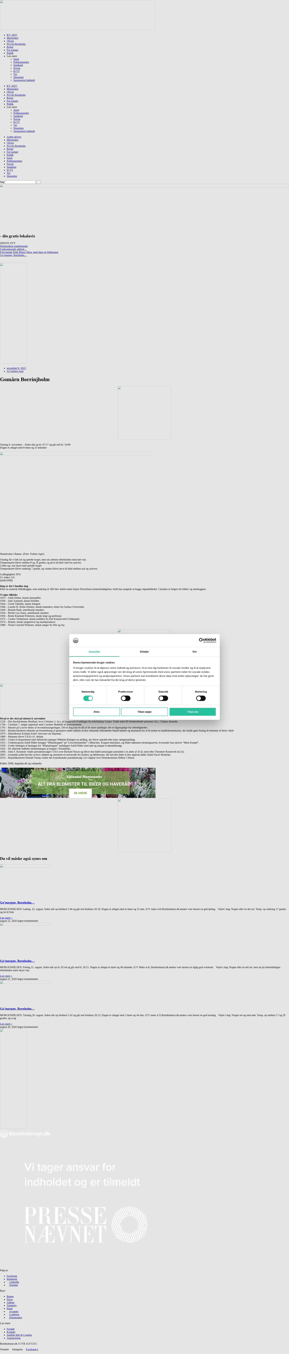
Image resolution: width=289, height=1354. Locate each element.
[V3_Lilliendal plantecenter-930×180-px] (78, 797)
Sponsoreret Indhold (24, 80)
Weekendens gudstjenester (14, 246)
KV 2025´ (12, 35)
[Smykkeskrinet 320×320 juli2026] (144, 438)
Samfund (18, 65)
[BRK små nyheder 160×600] (13, 362)
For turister (12, 50)
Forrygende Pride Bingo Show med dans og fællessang (29, 252)
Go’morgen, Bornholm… (13, 255)
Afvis (96, 711)
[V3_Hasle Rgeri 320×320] (144, 851)
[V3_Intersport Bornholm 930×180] (78, 29)
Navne (16, 68)
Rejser (10, 47)
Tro (15, 74)
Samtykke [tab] (94, 651)
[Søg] (38, 182)
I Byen (10, 41)
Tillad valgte (144, 711)
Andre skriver (14, 136)
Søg (2, 182)
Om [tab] (194, 651)
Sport (16, 59)
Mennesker (12, 38)
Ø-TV (16, 71)
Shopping (18, 77)
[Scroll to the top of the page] (1, 1352)
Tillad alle (192, 711)
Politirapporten (21, 62)
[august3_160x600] (13, 1128)
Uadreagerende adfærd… (13, 249)
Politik (10, 53)
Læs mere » (6, 917)
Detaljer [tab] (144, 651)
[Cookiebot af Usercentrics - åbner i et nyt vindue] (201, 640)
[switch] (125, 698)
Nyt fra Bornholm (16, 44)
